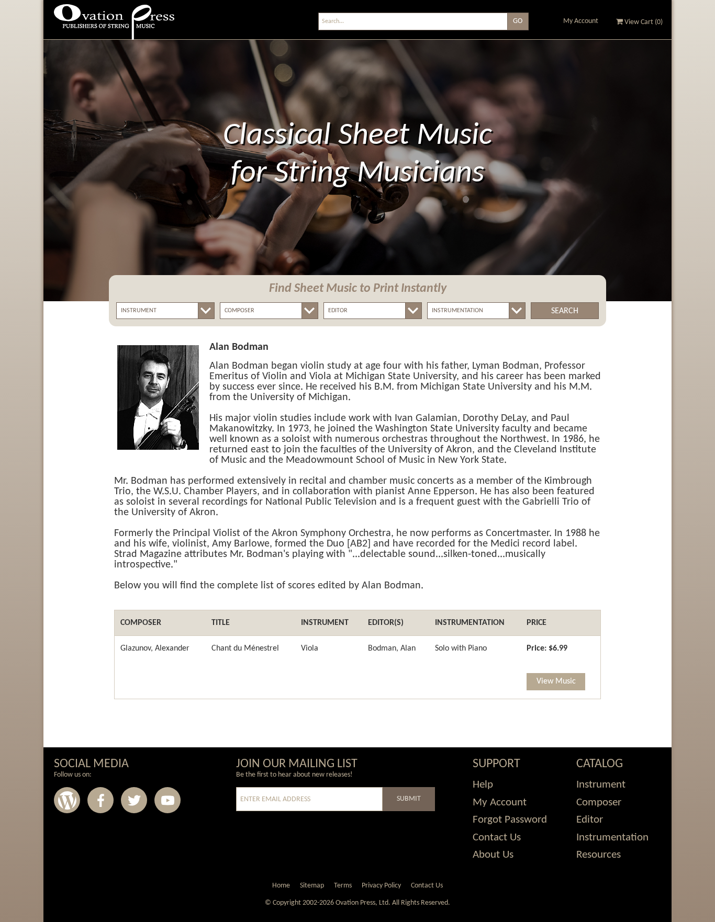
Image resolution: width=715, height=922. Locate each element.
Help (483, 784)
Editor (589, 819)
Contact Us (497, 837)
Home (281, 886)
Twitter (134, 800)
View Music (556, 681)
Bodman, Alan (392, 648)
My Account (580, 21)
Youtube (167, 800)
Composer (598, 802)
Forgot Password (510, 819)
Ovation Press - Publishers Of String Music (114, 26)
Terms (343, 886)
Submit (409, 799)
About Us (493, 854)
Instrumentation (612, 837)
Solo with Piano (461, 648)
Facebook (100, 800)
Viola (309, 648)
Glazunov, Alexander (154, 648)
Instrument (600, 784)
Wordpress (67, 800)
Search (564, 311)
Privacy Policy (381, 886)
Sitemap (312, 886)
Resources (598, 854)
